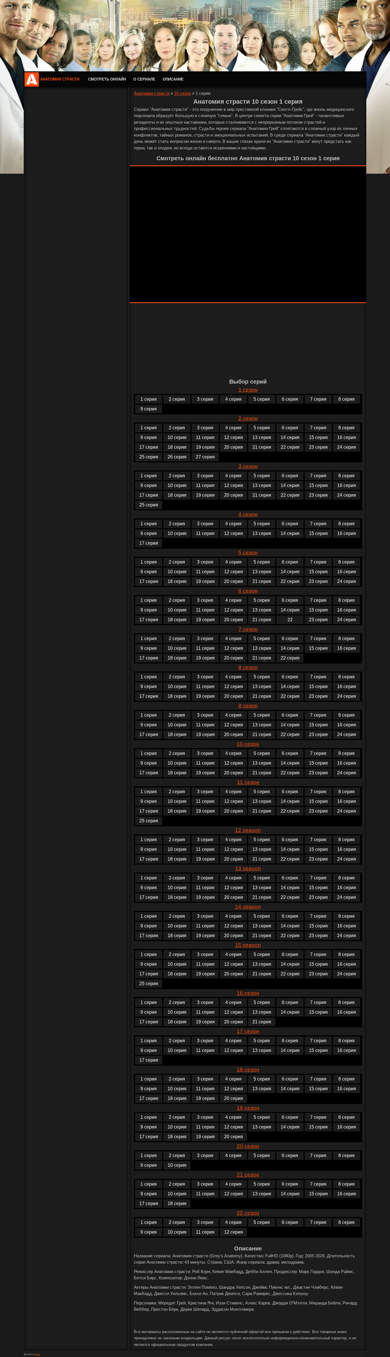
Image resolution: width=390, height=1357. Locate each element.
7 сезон (248, 629)
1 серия (148, 399)
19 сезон (248, 1108)
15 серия (318, 437)
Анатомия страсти (59, 79)
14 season (248, 907)
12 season (248, 830)
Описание (173, 79)
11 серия (205, 437)
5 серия (262, 399)
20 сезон (248, 1146)
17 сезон (248, 1031)
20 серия (233, 447)
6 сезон (248, 591)
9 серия (148, 408)
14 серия (290, 437)
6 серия (290, 399)
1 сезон (248, 390)
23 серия (318, 447)
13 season (248, 868)
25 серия (148, 456)
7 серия (318, 399)
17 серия (148, 447)
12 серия (233, 437)
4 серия (233, 399)
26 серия (177, 456)
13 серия (261, 437)
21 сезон (248, 1175)
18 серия (177, 447)
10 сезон (182, 93)
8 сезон (248, 667)
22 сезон (248, 1213)
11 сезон (248, 782)
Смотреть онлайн (107, 79)
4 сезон (248, 514)
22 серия (290, 447)
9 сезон (248, 706)
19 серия (205, 447)
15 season (248, 945)
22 (290, 619)
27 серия (205, 456)
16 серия (346, 437)
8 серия (346, 399)
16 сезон (248, 993)
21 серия (261, 447)
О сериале (144, 79)
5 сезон (248, 553)
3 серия (205, 399)
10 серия (177, 437)
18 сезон (248, 1070)
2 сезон (248, 418)
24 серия (346, 447)
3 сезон (248, 466)
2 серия (177, 399)
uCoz (37, 1354)
